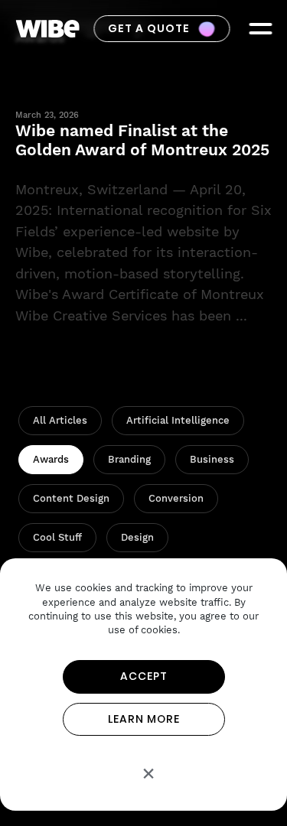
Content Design (71, 498)
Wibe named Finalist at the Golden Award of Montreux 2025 (142, 140)
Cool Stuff (57, 537)
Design (137, 537)
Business (212, 459)
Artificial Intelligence (178, 420)
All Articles (60, 420)
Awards (51, 459)
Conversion (176, 498)
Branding (129, 459)
